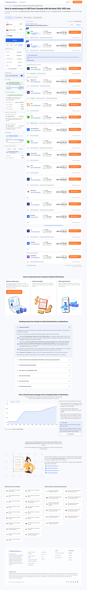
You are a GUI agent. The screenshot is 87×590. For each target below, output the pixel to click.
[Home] (5, 5)
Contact (43, 558)
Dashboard (44, 552)
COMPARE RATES (77, 2)
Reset (22, 68)
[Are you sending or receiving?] (21, 36)
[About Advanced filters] (24, 48)
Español (70, 557)
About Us (43, 554)
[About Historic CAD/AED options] (24, 146)
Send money (9, 5)
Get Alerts (70, 434)
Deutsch (70, 555)
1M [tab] (12, 401)
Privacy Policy (58, 555)
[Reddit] (73, 581)
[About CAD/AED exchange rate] (24, 92)
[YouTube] (77, 581)
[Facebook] (66, 581)
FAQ (42, 556)
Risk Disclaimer (58, 557)
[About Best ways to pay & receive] (24, 112)
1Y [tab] (17, 401)
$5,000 (16, 45)
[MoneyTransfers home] (11, 2)
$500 (7, 45)
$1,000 (11, 45)
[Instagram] (68, 581)
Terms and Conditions (59, 553)
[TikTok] (75, 581)
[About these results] (48, 25)
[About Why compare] (24, 79)
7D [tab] (7, 401)
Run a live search (30, 60)
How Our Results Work (31, 265)
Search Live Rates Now (14, 292)
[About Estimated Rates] (24, 72)
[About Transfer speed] (24, 132)
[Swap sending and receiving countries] (14, 26)
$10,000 (20, 45)
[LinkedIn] (71, 581)
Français (70, 559)
